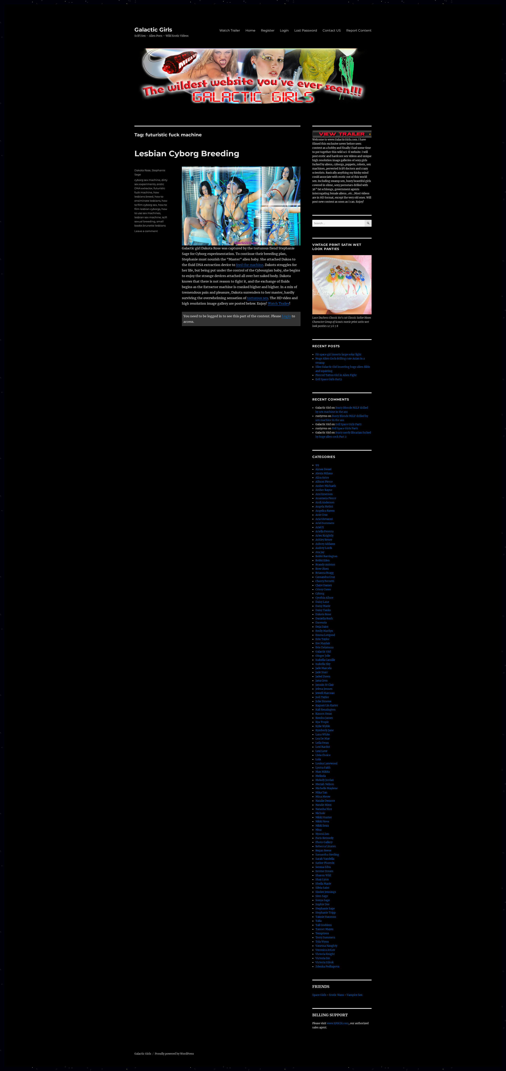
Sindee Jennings (325, 892)
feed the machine (249, 265)
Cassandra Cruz (325, 577)
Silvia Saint (322, 887)
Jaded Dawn (322, 676)
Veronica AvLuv (325, 950)
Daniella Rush (324, 618)
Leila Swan (322, 742)
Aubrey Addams (325, 544)
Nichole (320, 813)
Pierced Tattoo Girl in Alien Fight (336, 375)
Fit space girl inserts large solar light (338, 354)
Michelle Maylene (326, 788)
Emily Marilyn (324, 631)
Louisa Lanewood (326, 763)
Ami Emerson (324, 494)
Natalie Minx (323, 805)
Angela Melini (324, 506)
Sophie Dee (322, 904)
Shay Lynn (322, 879)
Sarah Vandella (324, 858)
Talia (318, 921)
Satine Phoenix (324, 863)
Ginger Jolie (322, 655)
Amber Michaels (325, 486)
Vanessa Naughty (326, 945)
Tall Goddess (323, 925)
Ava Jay (319, 552)
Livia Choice (322, 755)
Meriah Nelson (324, 784)
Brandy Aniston (325, 564)
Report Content (359, 30)
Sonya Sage (322, 900)
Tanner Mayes (324, 929)
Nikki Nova (322, 821)
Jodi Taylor (322, 697)
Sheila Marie (323, 883)
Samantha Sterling (327, 854)
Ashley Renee (323, 539)
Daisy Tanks (323, 610)
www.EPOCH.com (338, 1023)
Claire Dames (323, 585)
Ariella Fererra (324, 531)
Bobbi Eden (322, 560)
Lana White (322, 734)
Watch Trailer (229, 30)
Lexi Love (321, 751)
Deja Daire (321, 626)
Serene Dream (324, 871)
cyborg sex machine (147, 180)
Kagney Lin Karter (326, 705)
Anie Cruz (321, 515)
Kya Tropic (322, 722)
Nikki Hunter (323, 817)
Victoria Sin (322, 958)
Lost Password (305, 30)
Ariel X (319, 527)
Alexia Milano (324, 473)
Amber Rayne (323, 490)
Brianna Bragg (324, 573)
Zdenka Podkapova (327, 966)
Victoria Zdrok (324, 962)
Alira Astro (322, 477)
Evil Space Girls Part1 (348, 424)
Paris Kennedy (324, 838)
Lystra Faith (322, 767)
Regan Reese (323, 850)
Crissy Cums (323, 589)
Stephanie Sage (325, 908)
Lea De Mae (322, 738)
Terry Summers (325, 937)
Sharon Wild (323, 875)
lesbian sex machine (147, 217)
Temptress (322, 933)
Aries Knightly (324, 535)
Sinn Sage (321, 896)
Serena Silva (323, 867)
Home (250, 30)
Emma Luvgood (325, 635)
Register (267, 30)
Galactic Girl (323, 651)
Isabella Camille (325, 660)
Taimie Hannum (325, 916)
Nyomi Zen (322, 834)
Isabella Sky (322, 664)
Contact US (332, 30)
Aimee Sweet (323, 469)
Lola (318, 759)
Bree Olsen (322, 568)
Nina (318, 829)
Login (284, 30)
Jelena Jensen (323, 689)
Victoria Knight (325, 954)
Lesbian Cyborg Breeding (186, 153)
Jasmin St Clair (324, 684)
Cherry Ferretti (324, 581)
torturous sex (257, 298)
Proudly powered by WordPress (174, 1053)
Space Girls (319, 995)
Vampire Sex (355, 995)
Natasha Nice (323, 809)
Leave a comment (146, 231)
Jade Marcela (323, 668)
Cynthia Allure (324, 597)
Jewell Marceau (324, 693)
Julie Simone (323, 701)
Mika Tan (321, 792)
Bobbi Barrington (326, 556)
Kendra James (324, 718)
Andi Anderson (324, 502)
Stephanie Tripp (325, 912)
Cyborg (319, 593)
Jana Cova (321, 680)
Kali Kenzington (325, 709)
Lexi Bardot (322, 747)
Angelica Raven (325, 510)
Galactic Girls (153, 29)
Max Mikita (322, 771)
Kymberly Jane (324, 730)
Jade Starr (321, 672)
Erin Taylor (322, 639)
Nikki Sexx (322, 825)
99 (317, 465)
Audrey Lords (323, 548)
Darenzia (321, 622)
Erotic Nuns (336, 995)
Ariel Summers (324, 523)
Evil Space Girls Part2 (328, 379)
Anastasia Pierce (325, 498)
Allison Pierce (324, 481)
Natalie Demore (325, 800)
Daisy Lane (322, 602)
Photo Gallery (323, 842)
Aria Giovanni (324, 519)
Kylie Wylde (322, 726)
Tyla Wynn (322, 941)
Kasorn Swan (323, 713)
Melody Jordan (324, 780)
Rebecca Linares (325, 846)
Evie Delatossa (324, 647)
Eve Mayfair (322, 643)
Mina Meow (322, 796)
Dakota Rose (142, 170)
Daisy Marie (322, 606)
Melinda (320, 776)
